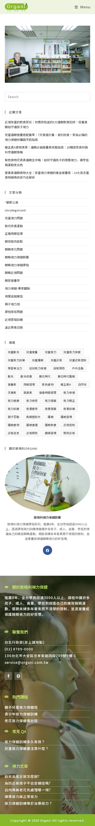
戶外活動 (78, 368)
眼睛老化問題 (14, 249)
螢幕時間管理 (47, 392)
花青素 (12, 392)
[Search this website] (47, 96)
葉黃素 (28, 392)
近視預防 (32, 433)
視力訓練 (13, 409)
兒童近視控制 (77, 360)
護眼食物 (13, 425)
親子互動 (13, 417)
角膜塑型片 (33, 417)
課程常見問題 (14, 311)
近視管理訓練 (14, 319)
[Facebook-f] (8, 676)
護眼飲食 (50, 425)
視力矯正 (69, 400)
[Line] (18, 676)
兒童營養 (32, 352)
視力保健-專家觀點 (17, 288)
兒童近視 (56, 360)
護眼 (50, 417)
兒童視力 (50, 352)
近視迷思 (13, 433)
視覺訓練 (69, 409)
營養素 (12, 384)
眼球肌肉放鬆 (14, 241)
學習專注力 (15, 368)
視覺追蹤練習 (14, 296)
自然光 (82, 384)
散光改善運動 (14, 226)
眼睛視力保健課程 (17, 265)
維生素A (66, 384)
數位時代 (45, 376)
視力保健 (69, 392)
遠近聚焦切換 (14, 327)
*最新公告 (11, 202)
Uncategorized (15, 210)
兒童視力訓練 (16, 360)
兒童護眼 (38, 360)
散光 (11, 376)
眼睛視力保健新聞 (17, 257)
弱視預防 (59, 368)
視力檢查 (32, 400)
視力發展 (50, 400)
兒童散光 (13, 352)
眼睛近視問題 (14, 272)
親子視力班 (12, 304)
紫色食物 (47, 384)
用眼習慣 (29, 384)
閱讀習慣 (50, 433)
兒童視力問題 (14, 218)
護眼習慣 (66, 417)
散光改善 (26, 376)
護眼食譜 (32, 425)
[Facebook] (47, 550)
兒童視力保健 (71, 352)
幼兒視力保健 (37, 368)
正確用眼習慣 (14, 233)
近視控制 (69, 425)
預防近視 (69, 433)
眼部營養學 (12, 280)
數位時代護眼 (66, 376)
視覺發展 (50, 409)
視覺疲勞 (32, 409)
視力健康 (13, 400)
